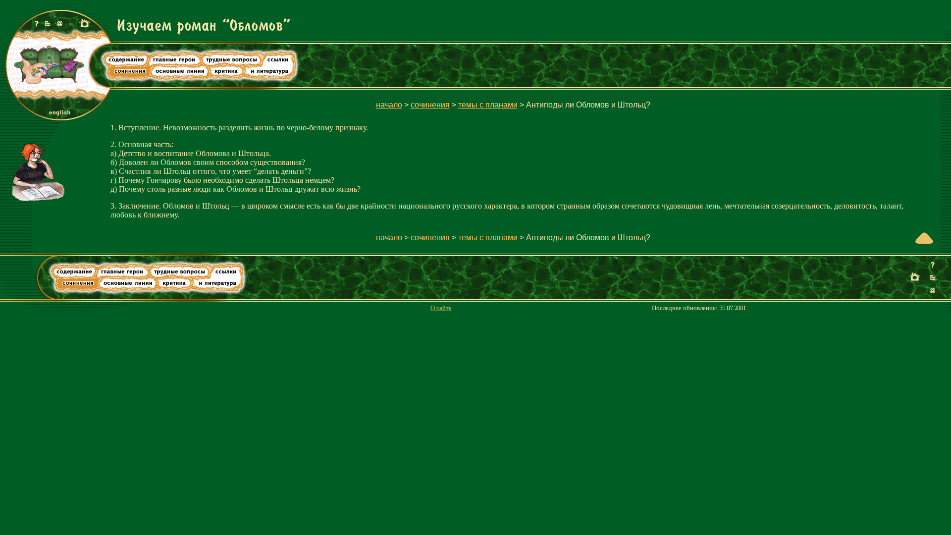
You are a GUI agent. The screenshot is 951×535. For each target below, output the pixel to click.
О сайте (441, 308)
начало (389, 105)
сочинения (430, 105)
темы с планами (488, 105)
